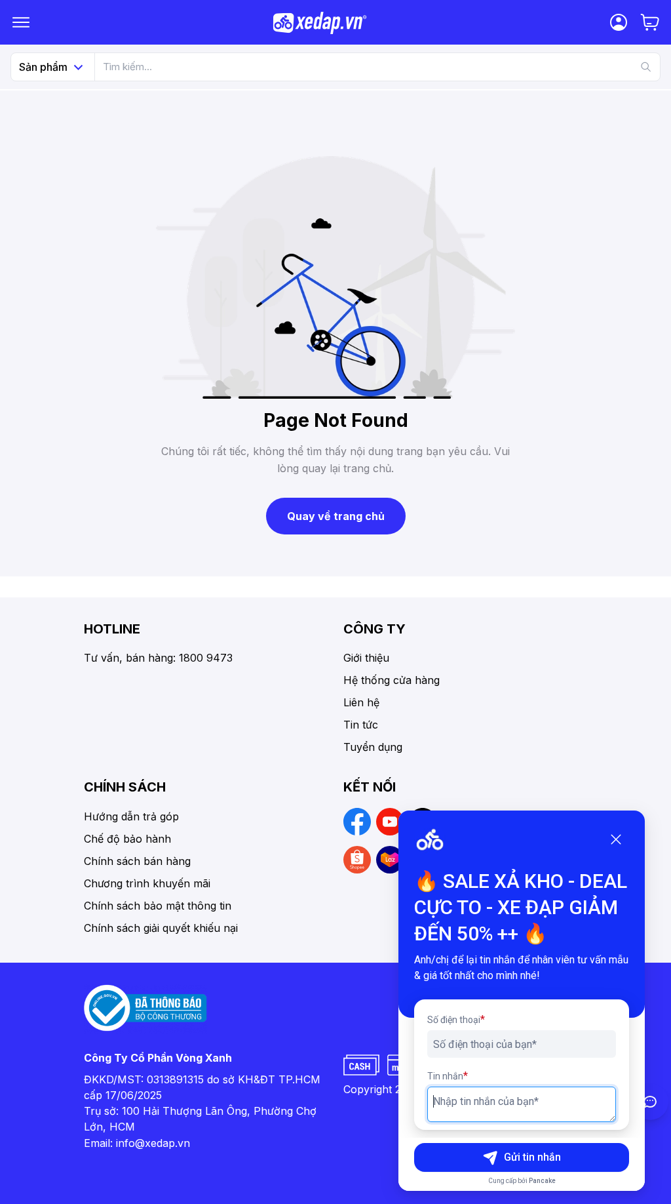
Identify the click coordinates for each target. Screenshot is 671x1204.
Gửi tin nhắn (532, 1157)
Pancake (542, 1180)
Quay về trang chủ (336, 516)
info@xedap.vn (153, 1143)
